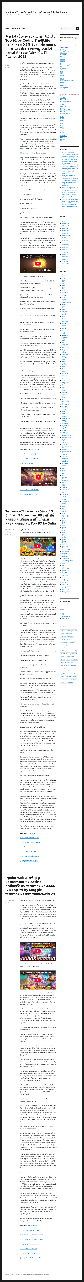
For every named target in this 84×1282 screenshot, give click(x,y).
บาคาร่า (62, 63)
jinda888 (64, 340)
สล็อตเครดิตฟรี (65, 546)
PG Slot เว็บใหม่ (65, 382)
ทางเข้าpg (64, 496)
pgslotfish (64, 406)
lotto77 (63, 361)
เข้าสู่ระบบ (64, 613)
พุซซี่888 (62, 115)
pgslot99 (64, 403)
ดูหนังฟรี (62, 75)
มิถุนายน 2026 (65, 223)
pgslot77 (64, 399)
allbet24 (62, 130)
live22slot (64, 358)
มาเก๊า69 (64, 511)
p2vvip (63, 371)
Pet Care (64, 377)
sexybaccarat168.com (67, 446)
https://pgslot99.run (65, 113)
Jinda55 (64, 339)
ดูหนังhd (62, 77)
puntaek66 (64, 420)
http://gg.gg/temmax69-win (29, 1244)
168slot (63, 276)
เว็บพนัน (63, 579)
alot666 (64, 299)
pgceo (63, 389)
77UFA (63, 287)
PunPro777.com (66, 418)
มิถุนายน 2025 (65, 244)
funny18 (64, 328)
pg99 (63, 387)
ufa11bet (64, 468)
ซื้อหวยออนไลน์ (64, 87)
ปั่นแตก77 (64, 506)
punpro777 (63, 85)
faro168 (64, 323)
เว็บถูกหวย (64, 577)
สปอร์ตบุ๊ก (64, 518)
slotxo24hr (64, 454)
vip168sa (64, 484)
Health (63, 333)
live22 (61, 72)
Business (64, 314)
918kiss (62, 49)
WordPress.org (65, 618)
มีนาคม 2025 (65, 249)
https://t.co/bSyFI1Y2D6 (30, 494)
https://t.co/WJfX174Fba (28, 1253)
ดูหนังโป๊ (62, 122)
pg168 (63, 384)
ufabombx (64, 477)
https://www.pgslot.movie (67, 65)
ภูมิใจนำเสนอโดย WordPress (42, 1274)
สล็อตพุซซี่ (64, 541)
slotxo (62, 118)
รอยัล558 (64, 513)
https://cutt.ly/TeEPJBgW (28, 1248)
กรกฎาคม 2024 (65, 263)
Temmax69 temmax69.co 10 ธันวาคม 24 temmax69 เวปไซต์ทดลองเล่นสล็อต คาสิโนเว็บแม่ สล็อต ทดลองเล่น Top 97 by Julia (30, 517)
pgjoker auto (65, 394)
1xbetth (64, 285)
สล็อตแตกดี (64, 553)
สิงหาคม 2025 (65, 240)
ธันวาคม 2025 (65, 233)
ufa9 (63, 473)
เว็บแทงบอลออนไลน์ (66, 586)
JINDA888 (62, 111)
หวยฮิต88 (64, 563)
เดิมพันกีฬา (64, 574)
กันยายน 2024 (65, 259)
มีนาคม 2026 (65, 228)
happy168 (64, 332)
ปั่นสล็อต (64, 503)
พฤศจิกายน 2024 (66, 256)
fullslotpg (64, 327)
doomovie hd (63, 135)
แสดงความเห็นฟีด (66, 616)
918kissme (63, 636)
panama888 (65, 373)
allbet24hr (64, 295)
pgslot (29, 107)
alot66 (63, 297)
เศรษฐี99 (64, 588)
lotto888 (64, 363)
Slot (63, 448)
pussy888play (65, 423)
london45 (64, 359)
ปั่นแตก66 (62, 82)
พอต (63, 508)
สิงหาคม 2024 (65, 261)
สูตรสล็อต (64, 555)
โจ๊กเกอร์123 (63, 97)
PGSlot (22, 153)
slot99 (62, 103)
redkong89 (64, 427)
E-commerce (65, 320)
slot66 (62, 104)
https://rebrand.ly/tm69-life (29, 454)
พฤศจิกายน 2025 (66, 235)
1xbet (61, 123)
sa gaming (63, 54)
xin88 (63, 486)
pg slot (62, 127)
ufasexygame (65, 480)
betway (63, 306)
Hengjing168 (63, 99)
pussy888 (62, 59)
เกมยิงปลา (64, 565)
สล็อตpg (64, 537)
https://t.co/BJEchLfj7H (30, 861)
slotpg (62, 120)
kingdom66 (65, 351)
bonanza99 (65, 311)
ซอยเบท (63, 491)
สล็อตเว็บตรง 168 (66, 550)
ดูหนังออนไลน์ (63, 52)
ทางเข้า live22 (65, 494)
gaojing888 (65, 330)
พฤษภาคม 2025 (65, 246)
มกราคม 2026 (65, 232)
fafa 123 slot (65, 321)
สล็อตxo (64, 539)
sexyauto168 (65, 444)
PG (62, 378)
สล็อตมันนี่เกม (65, 543)
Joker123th (64, 648)
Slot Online (64, 449)
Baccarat (64, 304)
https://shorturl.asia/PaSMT (31, 1258)
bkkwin (64, 308)
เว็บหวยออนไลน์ (65, 584)
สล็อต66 (64, 527)
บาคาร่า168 (64, 499)
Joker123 (64, 342)
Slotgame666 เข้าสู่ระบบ (68, 451)
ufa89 (63, 472)
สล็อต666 (64, 529)
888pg (63, 289)
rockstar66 (65, 429)
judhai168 (62, 108)
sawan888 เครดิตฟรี (66, 437)
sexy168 (64, 442)
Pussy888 (64, 422)
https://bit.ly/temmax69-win (30, 1230)
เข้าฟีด (63, 615)
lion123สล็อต (65, 354)
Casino (63, 316)
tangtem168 (65, 461)
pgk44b (64, 396)
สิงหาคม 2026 (65, 220)
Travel (63, 467)
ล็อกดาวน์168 (65, 515)
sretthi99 (64, 456)
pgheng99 (63, 68)
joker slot (62, 139)
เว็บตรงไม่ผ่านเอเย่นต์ (67, 575)
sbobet (63, 439)
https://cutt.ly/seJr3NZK (28, 851)
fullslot (62, 70)
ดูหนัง (61, 73)
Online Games (65, 370)
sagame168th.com (66, 435)
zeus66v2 (64, 487)
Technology (65, 463)
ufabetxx (64, 475)
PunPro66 (64, 413)
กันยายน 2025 (65, 239)
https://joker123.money (66, 51)
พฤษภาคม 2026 (65, 225)
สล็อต (52, 750)
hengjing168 (65, 335)
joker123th (64, 346)
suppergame (65, 460)
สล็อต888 (64, 532)
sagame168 (65, 432)
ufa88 (63, 470)
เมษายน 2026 (65, 227)
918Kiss (64, 290)
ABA (63, 294)
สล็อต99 (64, 536)
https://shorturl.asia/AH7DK (29, 489)
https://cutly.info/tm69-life (29, 458)
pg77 (61, 66)
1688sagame (65, 275)
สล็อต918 (64, 534)
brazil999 (64, 313)
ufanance (64, 479)
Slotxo (63, 453)
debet (63, 318)
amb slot (64, 301)
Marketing (64, 365)
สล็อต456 (64, 524)
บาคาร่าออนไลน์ (64, 84)
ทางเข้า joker (63, 137)
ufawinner (64, 482)
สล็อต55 (64, 525)
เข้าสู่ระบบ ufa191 (66, 567)
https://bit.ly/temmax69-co (29, 837)
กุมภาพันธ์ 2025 (65, 251)
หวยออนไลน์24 (65, 558)
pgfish (63, 391)
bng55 (63, 309)
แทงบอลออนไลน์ (65, 589)
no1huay (64, 368)
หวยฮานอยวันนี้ (65, 562)
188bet (63, 280)
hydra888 (64, 337)
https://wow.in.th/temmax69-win (31, 1239)
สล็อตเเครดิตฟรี (65, 551)
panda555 (64, 375)
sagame (64, 430)
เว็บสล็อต (64, 582)
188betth (62, 134)
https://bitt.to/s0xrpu (27, 463)
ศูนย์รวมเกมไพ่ (65, 517)
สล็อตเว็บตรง (63, 106)
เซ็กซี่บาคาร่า (65, 572)
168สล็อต (64, 278)
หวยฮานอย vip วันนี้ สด (67, 560)
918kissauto (65, 292)
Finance (64, 325)
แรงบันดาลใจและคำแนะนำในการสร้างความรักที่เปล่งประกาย (36, 12)
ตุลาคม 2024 (65, 258)
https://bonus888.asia (66, 110)
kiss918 (64, 352)
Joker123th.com (66, 347)
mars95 (64, 366)
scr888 (63, 441)
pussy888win (65, 425)
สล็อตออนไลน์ (65, 544)
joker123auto (65, 344)
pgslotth (64, 408)
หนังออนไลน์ (65, 556)
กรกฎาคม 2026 (65, 221)
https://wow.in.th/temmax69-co (31, 847)
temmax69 (8, 67)
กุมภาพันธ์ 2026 (65, 230)
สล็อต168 (64, 522)
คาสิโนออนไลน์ (65, 489)
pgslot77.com (65, 401)
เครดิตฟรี (64, 570)
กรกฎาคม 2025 (65, 242)
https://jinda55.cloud (65, 101)
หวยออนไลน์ (63, 89)
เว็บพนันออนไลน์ (65, 581)
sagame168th (65, 434)
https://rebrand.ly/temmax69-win (31, 1235)
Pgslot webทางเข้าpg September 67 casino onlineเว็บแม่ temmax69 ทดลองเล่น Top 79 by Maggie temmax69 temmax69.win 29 (30, 886)
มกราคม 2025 (65, 252)
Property (64, 411)
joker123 (62, 56)
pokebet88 (64, 410)
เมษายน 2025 (65, 247)
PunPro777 (64, 416)
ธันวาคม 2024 (65, 254)
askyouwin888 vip (66, 302)
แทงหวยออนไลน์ (65, 591)
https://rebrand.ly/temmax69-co (31, 842)
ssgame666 (65, 458)
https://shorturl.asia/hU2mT (29, 856)
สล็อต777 (64, 530)
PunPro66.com (65, 415)
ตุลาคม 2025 (65, 237)
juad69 (63, 349)
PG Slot (63, 380)
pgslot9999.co (65, 404)
